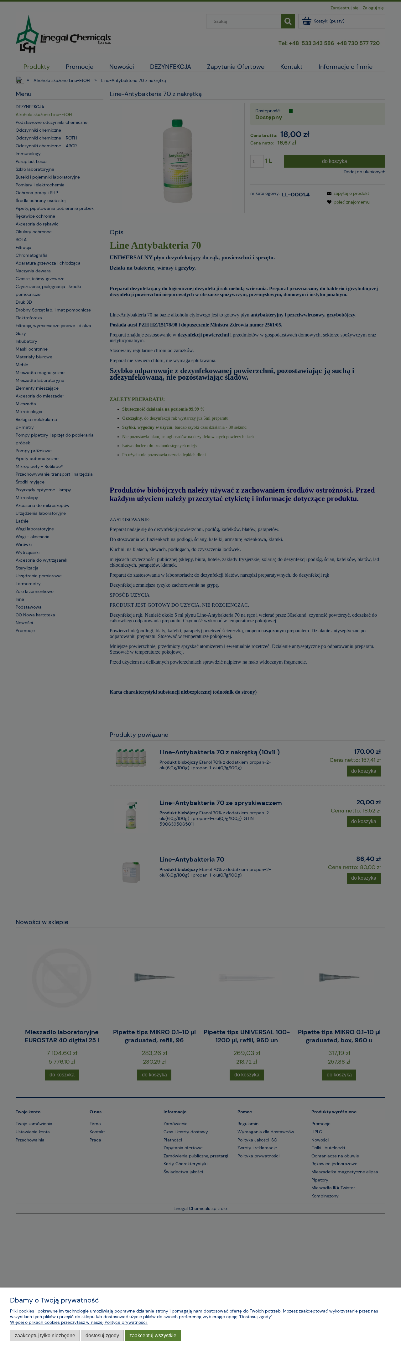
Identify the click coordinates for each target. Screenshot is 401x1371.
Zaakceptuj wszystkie (152, 1335)
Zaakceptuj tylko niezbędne (45, 1335)
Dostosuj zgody (102, 1335)
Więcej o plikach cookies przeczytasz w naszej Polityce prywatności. (79, 1322)
